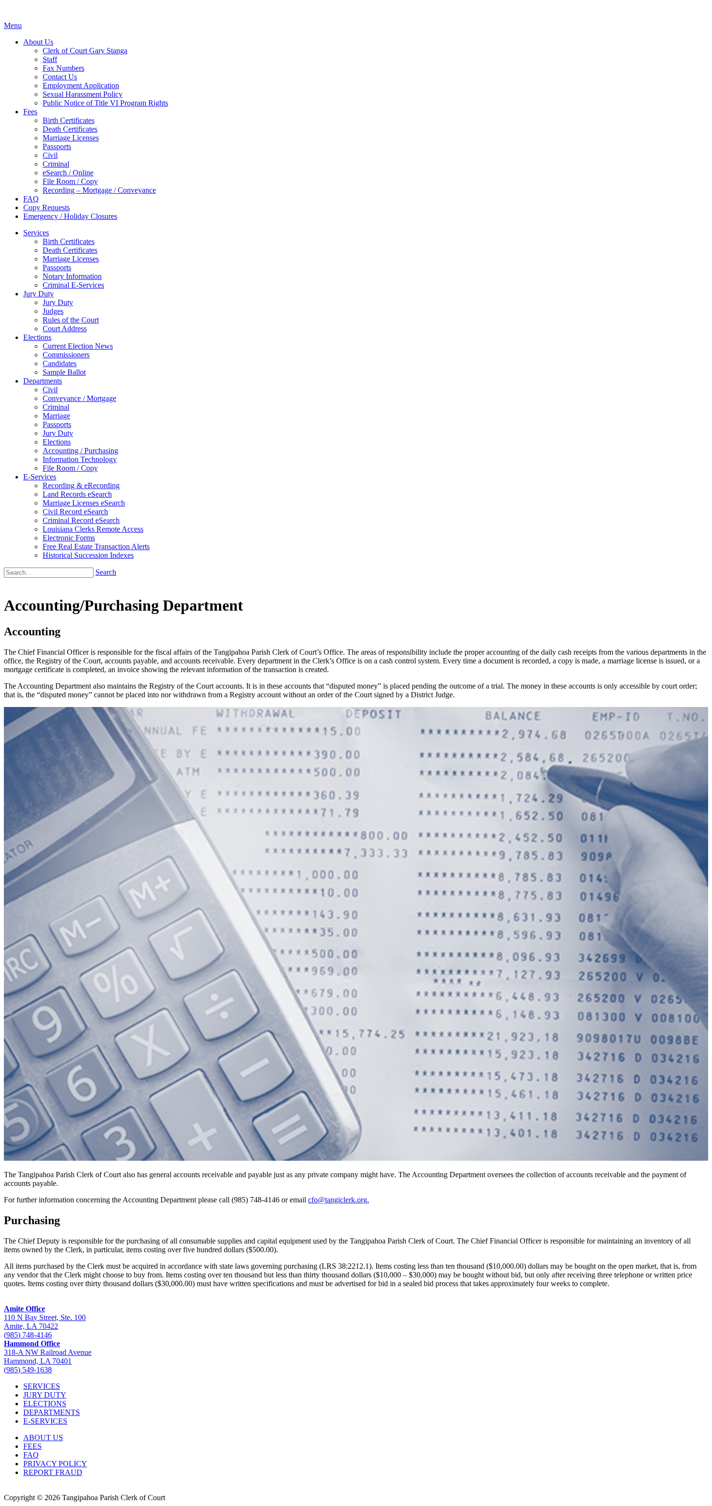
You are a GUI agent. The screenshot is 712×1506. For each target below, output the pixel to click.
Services (36, 233)
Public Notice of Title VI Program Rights (105, 103)
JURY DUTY (44, 1395)
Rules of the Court (71, 320)
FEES (32, 1446)
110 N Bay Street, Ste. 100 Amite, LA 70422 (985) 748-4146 (45, 1322)
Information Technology (80, 459)
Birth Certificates (68, 120)
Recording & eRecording (81, 485)
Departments (42, 381)
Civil (50, 155)
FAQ (31, 199)
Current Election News (78, 346)
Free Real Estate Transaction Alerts (96, 546)
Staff (50, 59)
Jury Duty (38, 294)
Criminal (56, 164)
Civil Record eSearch (75, 511)
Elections (37, 337)
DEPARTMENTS (51, 1412)
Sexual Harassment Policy (83, 94)
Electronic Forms (69, 538)
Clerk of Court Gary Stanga (85, 50)
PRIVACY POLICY (55, 1464)
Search (105, 572)
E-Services (39, 477)
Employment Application (81, 85)
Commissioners (66, 355)
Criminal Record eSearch (81, 520)
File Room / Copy (70, 181)
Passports (57, 146)
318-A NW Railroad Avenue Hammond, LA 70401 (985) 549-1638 (48, 1356)
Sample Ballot (64, 372)
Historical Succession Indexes (88, 555)
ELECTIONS (44, 1403)
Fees (30, 112)
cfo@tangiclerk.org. (338, 1200)
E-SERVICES (45, 1421)
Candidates (60, 363)
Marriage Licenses (71, 138)
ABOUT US (43, 1437)
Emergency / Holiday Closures (70, 216)
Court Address (65, 328)
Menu (13, 25)
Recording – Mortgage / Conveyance (99, 190)
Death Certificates (70, 129)
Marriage (56, 416)
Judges (53, 311)
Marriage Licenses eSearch (84, 503)
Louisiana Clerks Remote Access (93, 529)
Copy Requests (46, 207)
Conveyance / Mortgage (79, 398)
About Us (38, 42)
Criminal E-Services (73, 285)
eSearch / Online (68, 173)
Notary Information (72, 276)
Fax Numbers (63, 68)
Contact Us (60, 77)
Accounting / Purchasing (80, 450)
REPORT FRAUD (52, 1472)
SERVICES (41, 1386)
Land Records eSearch (77, 494)
